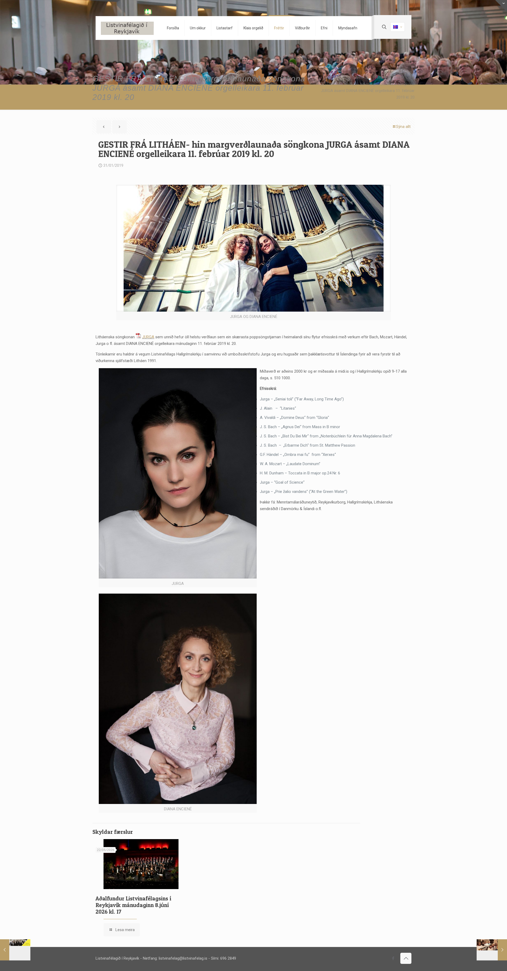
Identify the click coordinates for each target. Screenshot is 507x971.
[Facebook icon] (393, 958)
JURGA (148, 337)
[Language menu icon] (397, 27)
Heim (358, 77)
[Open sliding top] (501, 6)
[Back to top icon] (405, 958)
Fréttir (378, 77)
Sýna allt (403, 126)
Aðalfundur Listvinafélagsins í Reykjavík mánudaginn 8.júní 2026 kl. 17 (133, 905)
